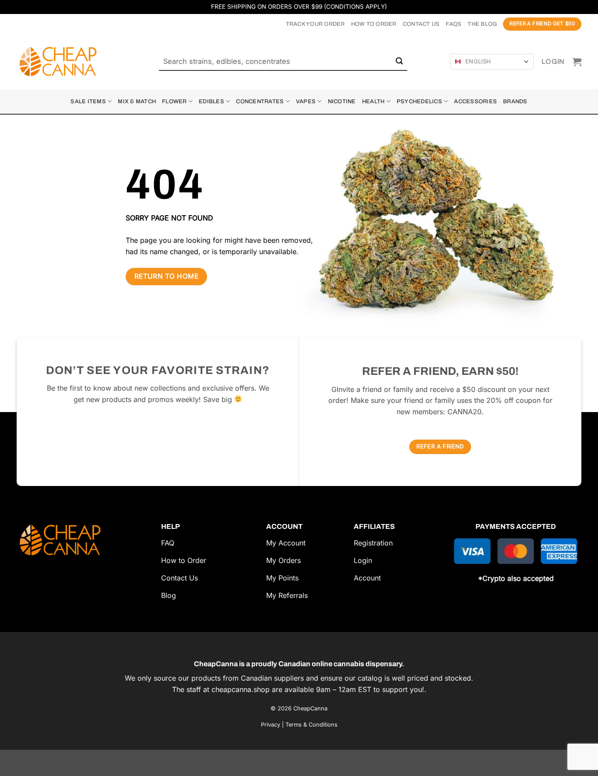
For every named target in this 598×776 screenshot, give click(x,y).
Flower (174, 101)
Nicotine (342, 101)
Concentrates (260, 101)
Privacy (270, 724)
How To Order (374, 24)
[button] (553, 62)
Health (373, 101)
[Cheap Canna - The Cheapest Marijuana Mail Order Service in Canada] (60, 61)
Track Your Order (315, 24)
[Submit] (399, 61)
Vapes (306, 101)
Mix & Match (137, 101)
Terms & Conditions (311, 724)
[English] (458, 61)
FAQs (453, 24)
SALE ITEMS (88, 101)
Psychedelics (419, 101)
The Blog (482, 24)
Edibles (211, 101)
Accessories (475, 101)
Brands (515, 101)
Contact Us (421, 24)
